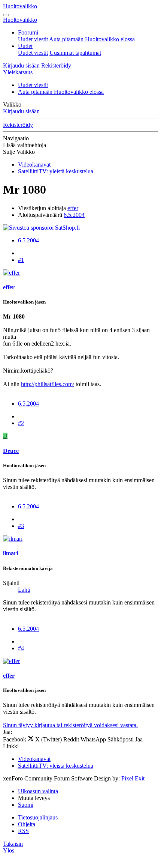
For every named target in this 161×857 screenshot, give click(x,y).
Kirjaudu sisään (21, 111)
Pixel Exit (133, 778)
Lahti (24, 589)
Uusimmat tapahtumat (75, 53)
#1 (21, 260)
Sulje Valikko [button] (19, 152)
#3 (21, 526)
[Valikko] (6, 15)
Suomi (25, 804)
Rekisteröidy (18, 125)
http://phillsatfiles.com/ (47, 384)
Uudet (25, 46)
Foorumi (28, 32)
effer (72, 208)
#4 (21, 648)
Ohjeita (26, 824)
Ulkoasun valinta (38, 791)
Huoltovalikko (20, 6)
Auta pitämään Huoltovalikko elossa (92, 39)
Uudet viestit (33, 39)
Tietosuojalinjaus (38, 817)
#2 (21, 423)
